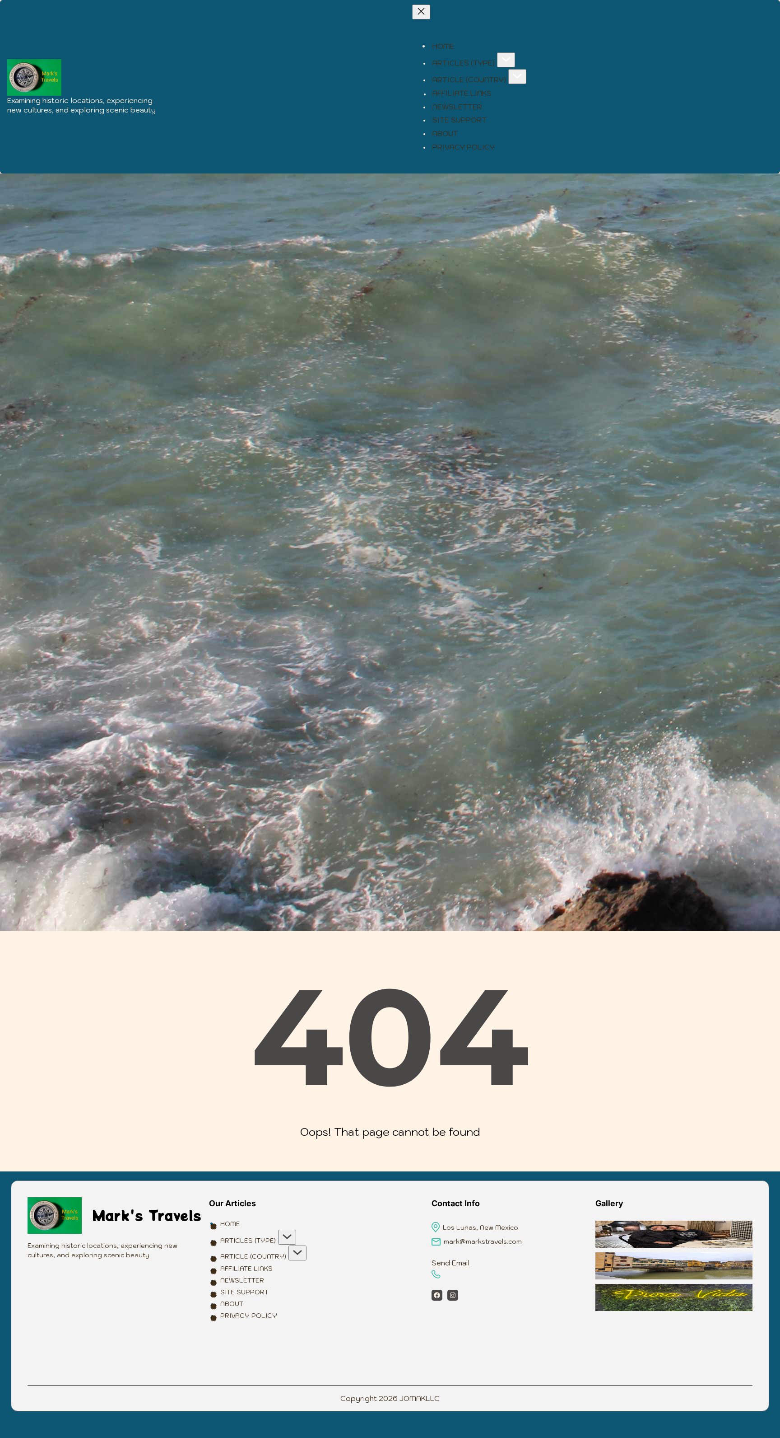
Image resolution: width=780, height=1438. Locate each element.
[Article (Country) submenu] (517, 76)
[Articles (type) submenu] (506, 59)
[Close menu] (421, 12)
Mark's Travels (147, 1215)
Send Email (450, 1262)
